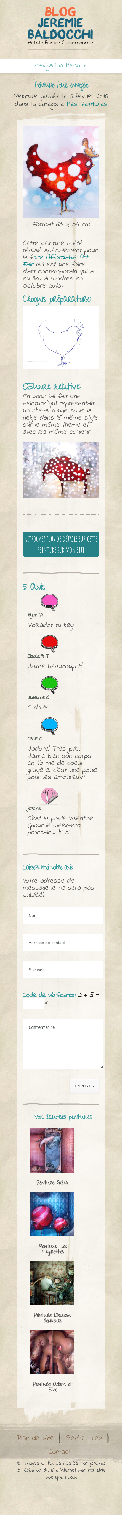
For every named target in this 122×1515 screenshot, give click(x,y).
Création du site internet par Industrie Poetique (65, 1474)
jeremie (97, 1463)
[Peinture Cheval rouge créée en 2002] (61, 470)
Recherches (84, 1438)
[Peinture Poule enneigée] (61, 172)
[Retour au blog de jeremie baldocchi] (61, 28)
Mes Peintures (87, 104)
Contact (59, 1452)
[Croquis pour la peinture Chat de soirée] (61, 337)
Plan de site (35, 1438)
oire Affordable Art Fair (55, 261)
